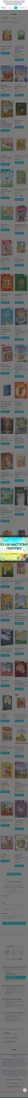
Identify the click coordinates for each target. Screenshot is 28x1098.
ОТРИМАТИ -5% (14, 553)
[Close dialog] (27, 538)
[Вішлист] (23, 8)
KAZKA (5, 8)
